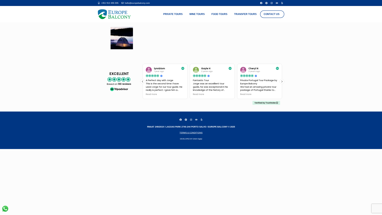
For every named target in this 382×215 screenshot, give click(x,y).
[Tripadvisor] (277, 3)
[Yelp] (282, 3)
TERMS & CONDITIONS (191, 133)
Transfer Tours (245, 14)
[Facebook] (261, 3)
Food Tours (219, 14)
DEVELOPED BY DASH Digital (191, 139)
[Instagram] (271, 3)
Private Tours (173, 14)
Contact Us (271, 14)
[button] (282, 81)
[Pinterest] (266, 3)
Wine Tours (197, 14)
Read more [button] (151, 94)
